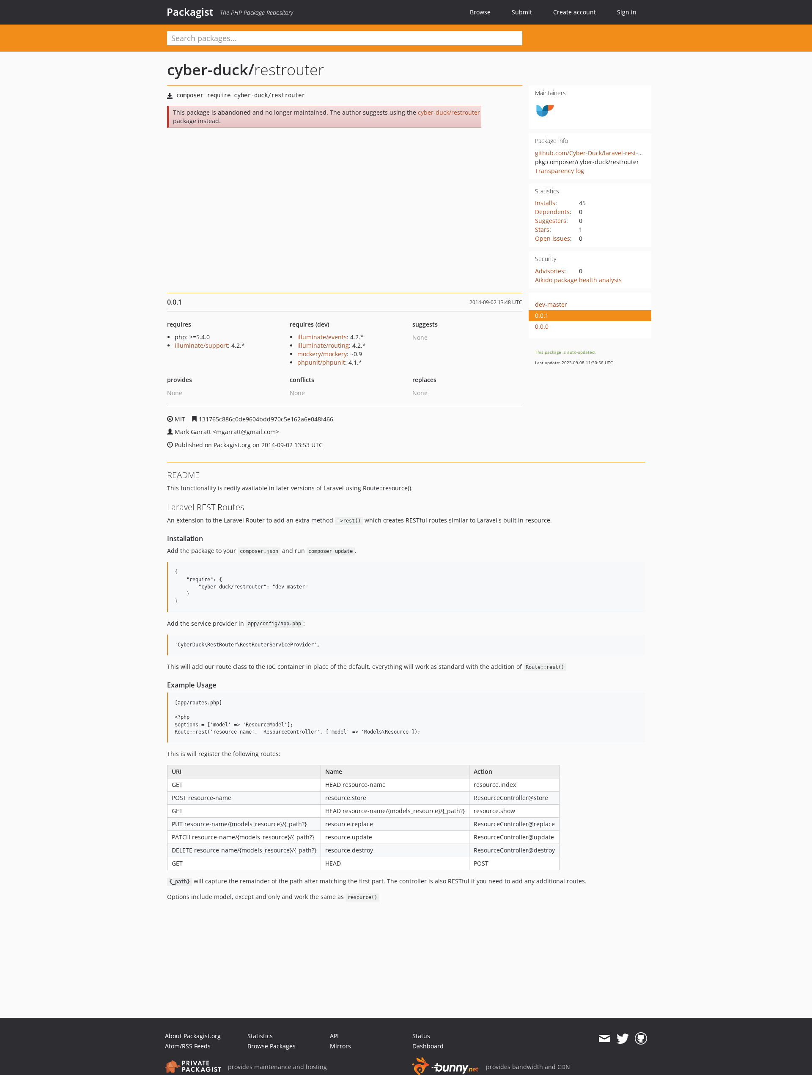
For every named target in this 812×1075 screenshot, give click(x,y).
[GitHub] (641, 1038)
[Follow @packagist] (623, 1038)
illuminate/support (201, 345)
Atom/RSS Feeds (188, 1046)
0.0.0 (542, 326)
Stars (542, 229)
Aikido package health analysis (578, 280)
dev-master (551, 304)
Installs (545, 203)
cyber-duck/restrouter (449, 112)
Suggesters (550, 221)
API (334, 1036)
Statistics (260, 1036)
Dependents (552, 212)
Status (421, 1036)
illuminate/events (322, 337)
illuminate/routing (323, 345)
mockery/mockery (322, 354)
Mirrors (340, 1046)
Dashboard (428, 1046)
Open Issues (552, 238)
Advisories (549, 271)
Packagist (190, 12)
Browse (480, 12)
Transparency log (559, 171)
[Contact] (604, 1038)
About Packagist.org (193, 1036)
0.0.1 (542, 315)
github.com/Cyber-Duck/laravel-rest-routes (595, 153)
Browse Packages (271, 1046)
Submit (522, 12)
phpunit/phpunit (321, 362)
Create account (574, 12)
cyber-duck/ (210, 69)
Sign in (626, 12)
